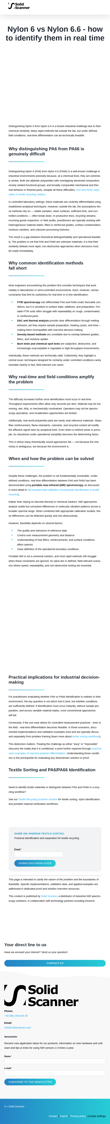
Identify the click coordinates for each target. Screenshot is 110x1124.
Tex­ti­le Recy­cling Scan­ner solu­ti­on (37, 799)
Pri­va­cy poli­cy (78, 1116)
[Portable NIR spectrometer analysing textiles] (55, 575)
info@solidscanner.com (17, 1027)
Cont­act (53, 1116)
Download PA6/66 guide (35, 863)
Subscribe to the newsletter (30, 1082)
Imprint (64, 1116)
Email (18, 849)
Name (8, 1056)
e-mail (8, 1068)
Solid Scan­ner (49, 896)
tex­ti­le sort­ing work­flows (86, 736)
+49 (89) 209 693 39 (16, 1015)
